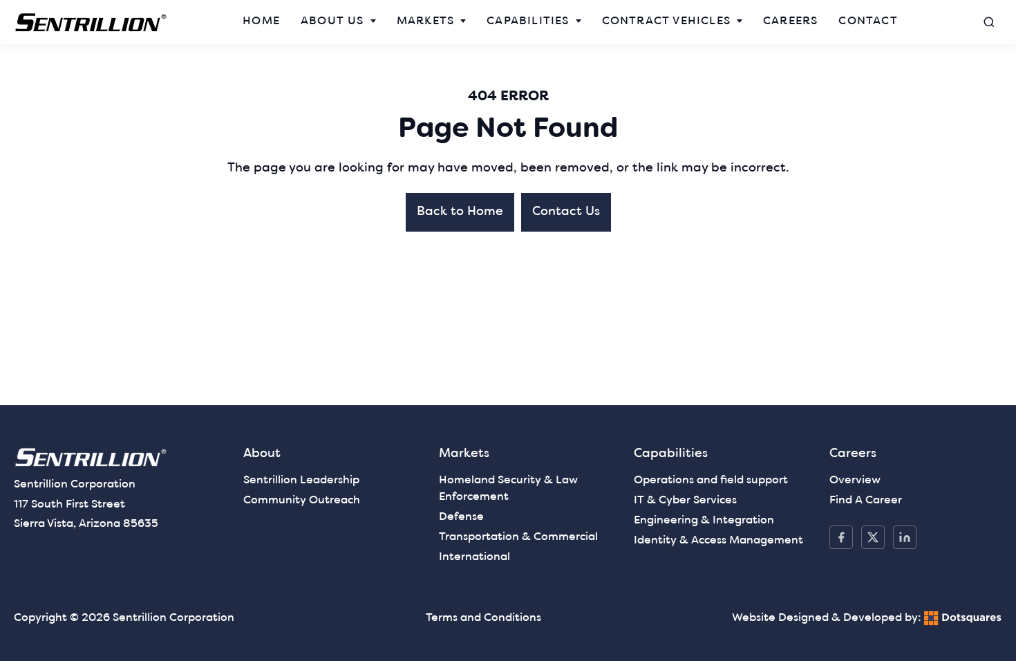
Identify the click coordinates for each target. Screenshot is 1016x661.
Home (261, 21)
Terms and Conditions (483, 618)
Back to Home (460, 212)
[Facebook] (841, 537)
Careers (790, 21)
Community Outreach (301, 500)
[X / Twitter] (873, 537)
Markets (425, 21)
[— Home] (91, 22)
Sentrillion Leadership (301, 480)
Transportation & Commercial (518, 537)
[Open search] (989, 22)
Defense (461, 517)
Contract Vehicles (666, 21)
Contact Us (566, 212)
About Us (332, 21)
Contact (867, 21)
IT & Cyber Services (685, 500)
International (474, 557)
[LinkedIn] (904, 537)
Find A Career (865, 500)
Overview (855, 480)
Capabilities (528, 21)
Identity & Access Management (718, 540)
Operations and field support (711, 480)
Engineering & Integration (704, 520)
